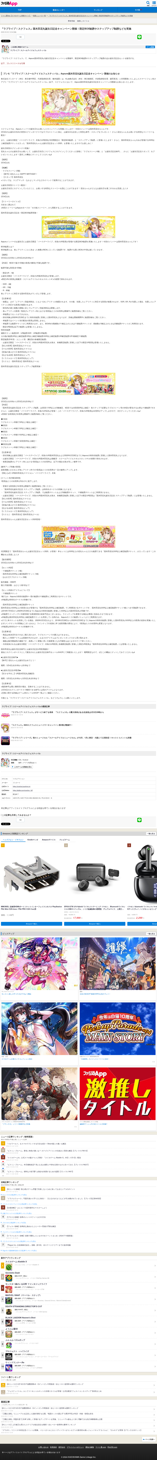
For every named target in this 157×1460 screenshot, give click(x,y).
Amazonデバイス (49, 839)
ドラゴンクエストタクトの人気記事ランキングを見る (19, 1241)
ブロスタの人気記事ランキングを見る (14, 1222)
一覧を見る (151, 833)
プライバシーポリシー (75, 1447)
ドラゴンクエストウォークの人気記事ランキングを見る (19, 1204)
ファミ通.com (100, 1447)
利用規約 (53, 1447)
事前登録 (71, 21)
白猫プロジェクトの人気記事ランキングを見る (17, 1213)
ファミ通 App (9, 3)
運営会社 (61, 1447)
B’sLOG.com (112, 1447)
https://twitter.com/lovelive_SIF (23, 790)
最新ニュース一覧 (39, 16)
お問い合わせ (43, 1447)
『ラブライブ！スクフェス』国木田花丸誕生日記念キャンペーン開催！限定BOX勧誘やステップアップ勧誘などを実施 (90, 16)
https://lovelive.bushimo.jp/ (21, 786)
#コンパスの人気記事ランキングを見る (14, 1195)
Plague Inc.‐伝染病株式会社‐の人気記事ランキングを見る (19, 1250)
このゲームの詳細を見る (23, 767)
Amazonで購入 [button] (31, 924)
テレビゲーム (64, 839)
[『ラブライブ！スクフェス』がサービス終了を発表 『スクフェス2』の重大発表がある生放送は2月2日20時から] (52, 719)
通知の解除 (89, 1447)
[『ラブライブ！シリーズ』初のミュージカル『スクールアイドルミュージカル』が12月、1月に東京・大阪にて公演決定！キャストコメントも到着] (66, 744)
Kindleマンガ (32, 839)
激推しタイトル (83, 21)
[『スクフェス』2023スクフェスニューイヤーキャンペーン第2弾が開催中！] (37, 731)
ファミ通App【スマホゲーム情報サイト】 (16, 16)
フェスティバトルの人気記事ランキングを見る (17, 1232)
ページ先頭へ (150, 1439)
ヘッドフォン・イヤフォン (13, 839)
